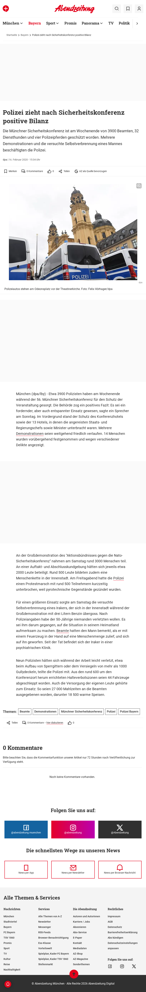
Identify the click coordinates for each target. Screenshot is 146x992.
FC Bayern (9, 932)
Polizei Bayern (129, 711)
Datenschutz (115, 927)
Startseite (11, 35)
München (11, 23)
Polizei (118, 578)
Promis (70, 23)
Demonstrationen (30, 433)
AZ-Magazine (80, 959)
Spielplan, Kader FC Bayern (53, 953)
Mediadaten (80, 948)
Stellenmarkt (45, 964)
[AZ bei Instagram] (122, 966)
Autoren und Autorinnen (86, 916)
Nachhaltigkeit (12, 969)
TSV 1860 (9, 937)
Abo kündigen (115, 937)
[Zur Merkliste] (128, 8)
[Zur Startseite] (74, 12)
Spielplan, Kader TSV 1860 (53, 959)
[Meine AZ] (139, 8)
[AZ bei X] (134, 966)
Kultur (7, 959)
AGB (110, 921)
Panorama (90, 23)
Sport (50, 23)
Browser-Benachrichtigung (53, 937)
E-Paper (77, 937)
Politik (124, 23)
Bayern (34, 23)
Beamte (62, 631)
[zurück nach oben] (73, 976)
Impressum (114, 916)
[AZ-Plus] (6, 8)
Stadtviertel (10, 921)
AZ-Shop (78, 953)
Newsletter (44, 921)
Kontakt (77, 943)
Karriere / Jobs (81, 921)
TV (111, 23)
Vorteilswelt (45, 948)
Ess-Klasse (44, 943)
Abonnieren (79, 927)
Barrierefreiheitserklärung (122, 932)
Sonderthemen (81, 964)
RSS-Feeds (44, 932)
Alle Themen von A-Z (50, 916)
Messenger (44, 927)
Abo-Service (80, 932)
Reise (7, 964)
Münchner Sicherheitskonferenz (81, 711)
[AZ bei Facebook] (110, 966)
